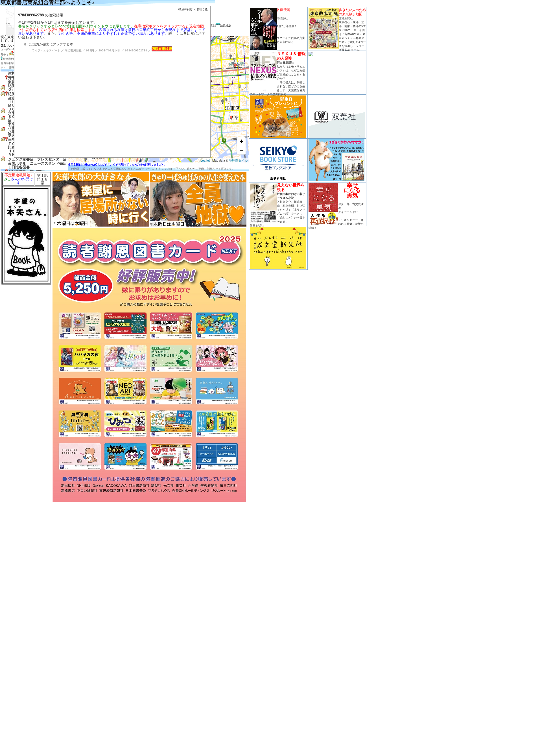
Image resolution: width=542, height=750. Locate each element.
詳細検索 (185, 9)
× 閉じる (201, 9)
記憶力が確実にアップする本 (51, 44)
